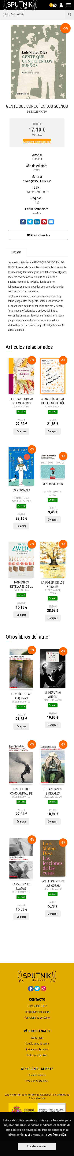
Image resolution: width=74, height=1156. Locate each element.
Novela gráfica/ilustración (37, 181)
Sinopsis (16, 252)
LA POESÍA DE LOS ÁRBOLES (52, 584)
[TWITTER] (37, 988)
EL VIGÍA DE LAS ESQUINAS (21, 696)
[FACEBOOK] (31, 988)
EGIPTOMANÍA (21, 490)
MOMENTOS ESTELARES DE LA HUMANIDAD (21, 584)
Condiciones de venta (37, 1043)
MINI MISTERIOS (53, 484)
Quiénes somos (37, 1075)
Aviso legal (37, 1037)
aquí (27, 1134)
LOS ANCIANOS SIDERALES (52, 791)
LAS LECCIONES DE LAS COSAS (53, 883)
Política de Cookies (37, 1055)
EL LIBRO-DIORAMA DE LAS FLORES (21, 401)
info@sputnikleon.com (37, 1011)
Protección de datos (37, 1049)
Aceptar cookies (36, 1146)
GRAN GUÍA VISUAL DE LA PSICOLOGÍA (53, 401)
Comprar (21, 431)
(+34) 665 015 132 (37, 1005)
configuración (57, 1134)
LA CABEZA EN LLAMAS (21, 886)
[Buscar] (69, 14)
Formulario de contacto (37, 1017)
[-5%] (21, 376)
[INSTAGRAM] (43, 988)
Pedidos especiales (37, 1080)
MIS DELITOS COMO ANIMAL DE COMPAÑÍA (21, 791)
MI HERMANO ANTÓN (52, 694)
